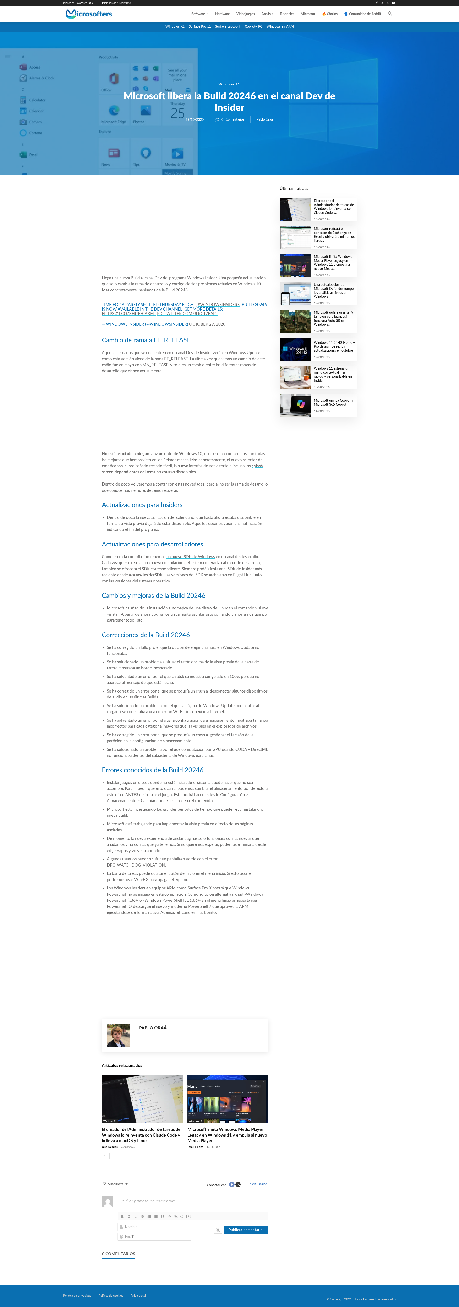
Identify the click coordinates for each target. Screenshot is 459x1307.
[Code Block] (169, 1216)
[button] (390, 14)
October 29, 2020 (207, 324)
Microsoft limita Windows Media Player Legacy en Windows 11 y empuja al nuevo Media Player (227, 1135)
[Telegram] (223, 191)
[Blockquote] (162, 1216)
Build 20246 (177, 290)
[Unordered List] (156, 1216)
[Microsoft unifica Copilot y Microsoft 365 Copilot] (295, 405)
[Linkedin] (212, 191)
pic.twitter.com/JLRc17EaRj (187, 314)
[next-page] (112, 1156)
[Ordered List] (149, 1216)
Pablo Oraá (265, 119)
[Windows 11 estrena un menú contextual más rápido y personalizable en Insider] (295, 377)
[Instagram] (382, 3)
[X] (387, 3)
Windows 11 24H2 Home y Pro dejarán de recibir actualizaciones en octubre (334, 347)
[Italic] (129, 1216)
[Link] (176, 1216)
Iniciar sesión (258, 1184)
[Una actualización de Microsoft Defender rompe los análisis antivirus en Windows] (295, 293)
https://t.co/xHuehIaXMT (129, 314)
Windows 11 (229, 84)
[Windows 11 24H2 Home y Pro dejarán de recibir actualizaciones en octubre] (295, 349)
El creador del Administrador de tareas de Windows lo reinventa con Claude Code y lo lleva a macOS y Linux (141, 1135)
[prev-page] (105, 1156)
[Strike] (142, 1216)
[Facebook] (377, 3)
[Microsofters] (99, 14)
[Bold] (122, 1216)
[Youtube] (393, 3)
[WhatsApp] (201, 191)
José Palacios (110, 1147)
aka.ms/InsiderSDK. (146, 575)
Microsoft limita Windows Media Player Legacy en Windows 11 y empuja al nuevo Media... (333, 262)
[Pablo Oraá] (120, 1035)
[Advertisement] (185, 236)
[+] (188, 1216)
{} (182, 1216)
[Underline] (135, 1216)
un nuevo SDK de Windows (190, 557)
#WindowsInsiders (219, 305)
